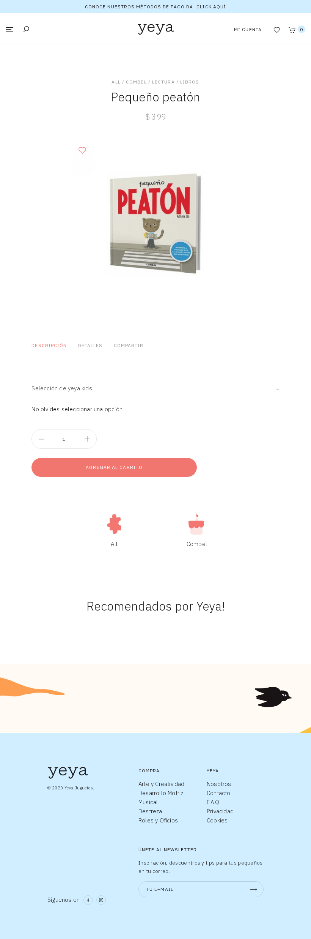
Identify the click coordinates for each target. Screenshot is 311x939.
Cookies (217, 820)
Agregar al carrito (114, 467)
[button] (82, 150)
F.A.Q (213, 802)
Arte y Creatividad (161, 783)
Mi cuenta (248, 29)
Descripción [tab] (49, 345)
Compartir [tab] (129, 345)
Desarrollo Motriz (160, 793)
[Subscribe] (253, 889)
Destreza (150, 811)
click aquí (211, 6)
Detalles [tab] (90, 345)
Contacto (219, 793)
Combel (136, 82)
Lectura (163, 82)
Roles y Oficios (158, 820)
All (116, 82)
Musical (148, 802)
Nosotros (219, 783)
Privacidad (220, 811)
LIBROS (189, 82)
